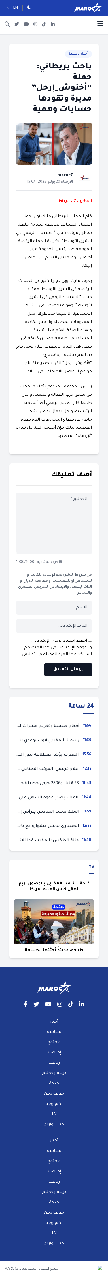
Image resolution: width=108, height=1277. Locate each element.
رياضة (54, 1063)
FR (7, 8)
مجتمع (54, 1042)
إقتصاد (54, 1053)
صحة (54, 1083)
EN (15, 8)
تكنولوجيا (54, 1104)
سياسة (54, 1032)
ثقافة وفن (54, 1094)
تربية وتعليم (54, 1073)
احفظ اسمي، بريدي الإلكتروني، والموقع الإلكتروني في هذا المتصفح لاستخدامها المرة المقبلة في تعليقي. (56, 648)
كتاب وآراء (54, 1125)
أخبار (54, 1022)
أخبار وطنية (78, 54)
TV (91, 868)
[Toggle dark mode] (29, 8)
